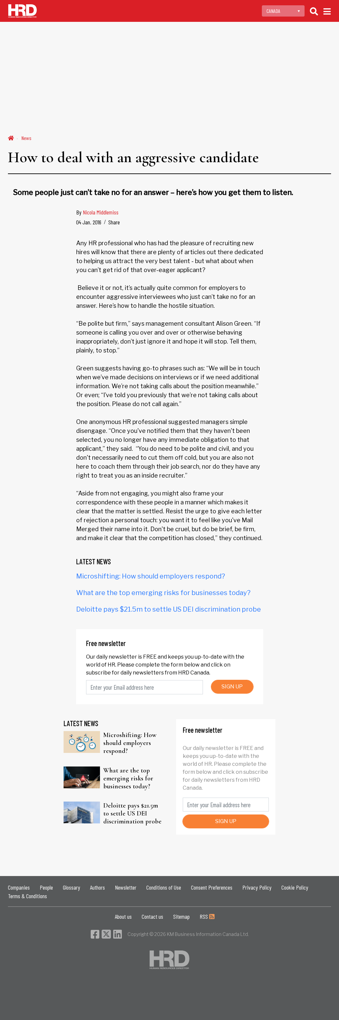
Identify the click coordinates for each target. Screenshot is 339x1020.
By (97, 212)
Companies (19, 887)
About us (123, 916)
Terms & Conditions (27, 896)
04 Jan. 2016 (88, 222)
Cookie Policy (294, 887)
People (46, 887)
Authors (97, 887)
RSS (204, 916)
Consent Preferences (211, 887)
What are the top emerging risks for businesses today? (163, 593)
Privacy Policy (256, 887)
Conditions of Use (163, 887)
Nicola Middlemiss (101, 212)
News (26, 138)
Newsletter (125, 887)
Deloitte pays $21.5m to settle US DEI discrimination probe (168, 609)
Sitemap (181, 916)
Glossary (71, 887)
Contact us (152, 916)
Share (114, 222)
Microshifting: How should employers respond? (150, 576)
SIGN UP (232, 686)
